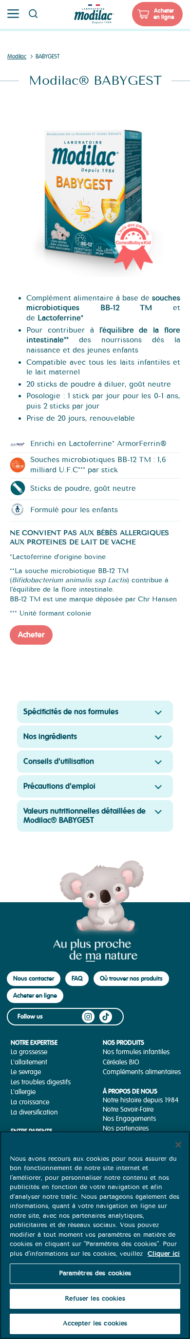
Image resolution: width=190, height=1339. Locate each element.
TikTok (105, 1016)
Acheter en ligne (163, 14)
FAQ (77, 978)
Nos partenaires (126, 1128)
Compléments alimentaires (142, 1072)
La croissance (30, 1102)
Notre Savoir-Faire (128, 1109)
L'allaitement (29, 1062)
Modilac (16, 56)
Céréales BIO (121, 1062)
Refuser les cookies (95, 1298)
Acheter (31, 635)
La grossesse (29, 1052)
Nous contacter (33, 978)
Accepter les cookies (95, 1323)
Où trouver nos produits (131, 978)
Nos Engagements (129, 1119)
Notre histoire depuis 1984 (141, 1100)
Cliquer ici (164, 1254)
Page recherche (33, 13)
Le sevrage (26, 1072)
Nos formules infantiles (136, 1052)
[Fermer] (178, 1144)
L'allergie (23, 1092)
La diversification (34, 1112)
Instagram (88, 1016)
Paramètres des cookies (95, 1273)
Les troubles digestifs (41, 1082)
